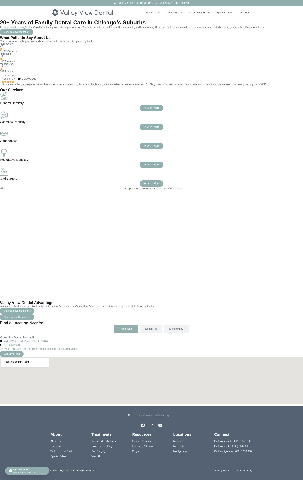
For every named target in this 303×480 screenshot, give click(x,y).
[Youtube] (160, 425)
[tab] (126, 329)
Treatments (172, 12)
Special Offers (224, 12)
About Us (150, 12)
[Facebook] (143, 425)
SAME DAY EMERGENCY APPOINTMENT (164, 3)
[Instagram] (151, 425)
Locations (243, 12)
